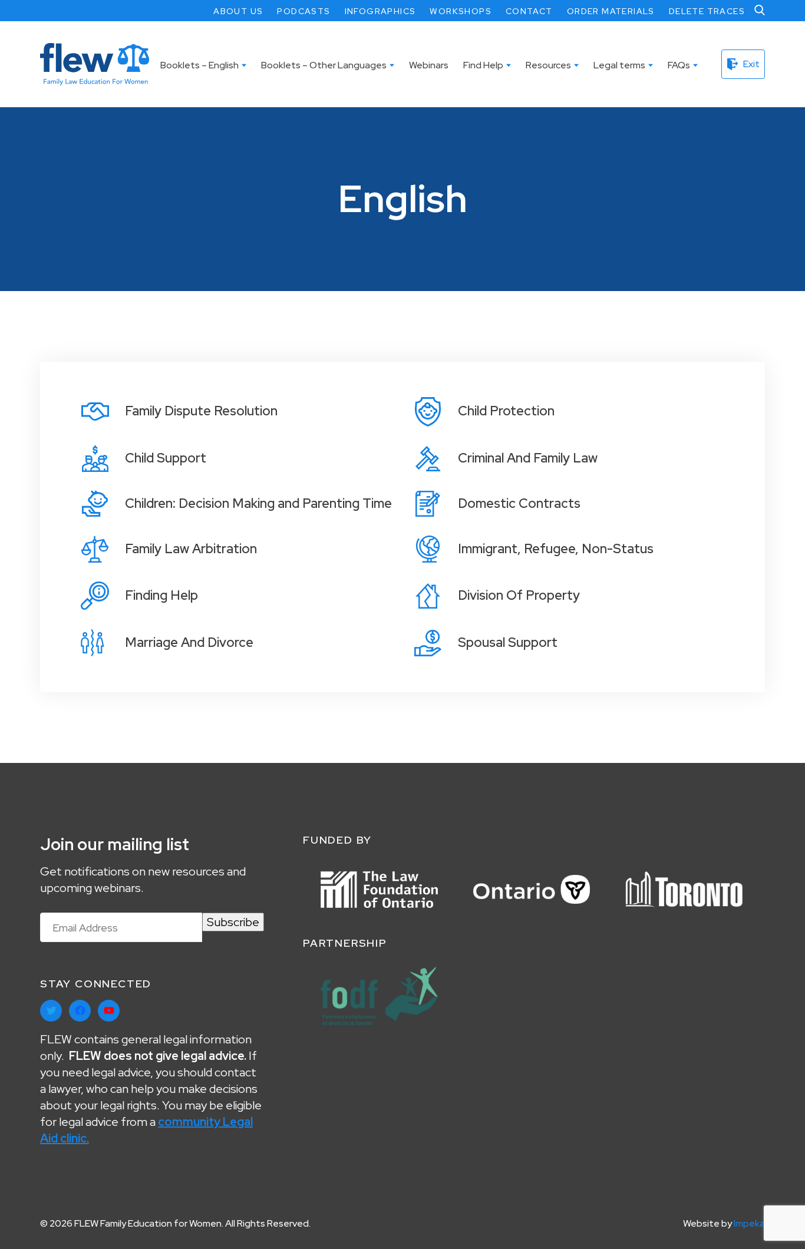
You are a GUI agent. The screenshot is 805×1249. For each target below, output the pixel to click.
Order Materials (611, 11)
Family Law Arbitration (191, 548)
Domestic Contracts (519, 503)
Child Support (165, 458)
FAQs (679, 65)
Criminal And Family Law (528, 458)
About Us (238, 11)
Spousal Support (507, 642)
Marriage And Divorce (189, 642)
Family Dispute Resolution (201, 410)
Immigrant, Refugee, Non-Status (556, 548)
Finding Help (161, 595)
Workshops (460, 11)
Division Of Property (519, 595)
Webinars (428, 65)
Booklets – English (199, 65)
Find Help (483, 65)
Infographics (380, 11)
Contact (529, 11)
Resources (548, 65)
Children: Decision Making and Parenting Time (258, 503)
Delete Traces (707, 11)
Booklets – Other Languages (324, 65)
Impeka (749, 1223)
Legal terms (619, 65)
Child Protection (506, 410)
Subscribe (233, 922)
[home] (94, 64)
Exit (751, 64)
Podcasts (303, 11)
